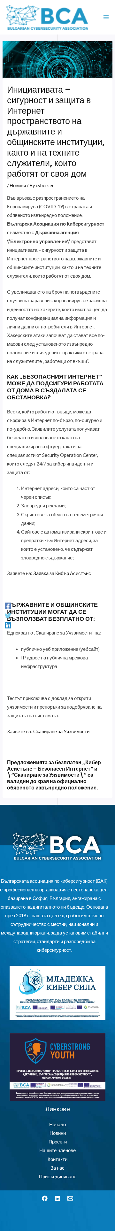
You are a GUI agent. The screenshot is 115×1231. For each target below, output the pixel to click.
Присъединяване (57, 1176)
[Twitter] (8, 615)
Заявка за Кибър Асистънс (62, 573)
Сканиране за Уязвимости (61, 731)
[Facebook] (8, 606)
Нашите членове (57, 1150)
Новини (18, 185)
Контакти (57, 1159)
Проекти (58, 1141)
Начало (57, 1124)
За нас (57, 1168)
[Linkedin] (8, 625)
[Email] (70, 1198)
